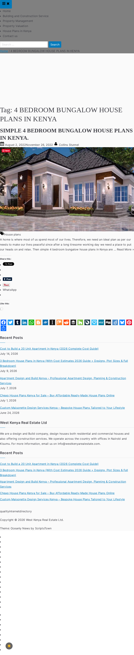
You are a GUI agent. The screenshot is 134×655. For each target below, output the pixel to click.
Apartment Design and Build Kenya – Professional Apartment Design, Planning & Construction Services (63, 380)
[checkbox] (9, 645)
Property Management (18, 21)
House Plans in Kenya (17, 31)
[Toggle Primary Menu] (6, 4)
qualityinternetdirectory (16, 511)
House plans (12, 234)
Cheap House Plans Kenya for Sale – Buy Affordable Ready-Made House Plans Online (57, 395)
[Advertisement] (67, 79)
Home (7, 11)
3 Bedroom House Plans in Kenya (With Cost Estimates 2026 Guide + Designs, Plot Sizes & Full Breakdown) (64, 363)
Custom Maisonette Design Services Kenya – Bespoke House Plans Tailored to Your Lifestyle (62, 407)
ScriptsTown (43, 528)
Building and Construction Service (26, 16)
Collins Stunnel (69, 145)
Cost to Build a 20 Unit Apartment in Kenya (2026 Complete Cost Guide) (49, 348)
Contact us (10, 36)
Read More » (125, 249)
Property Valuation (15, 26)
